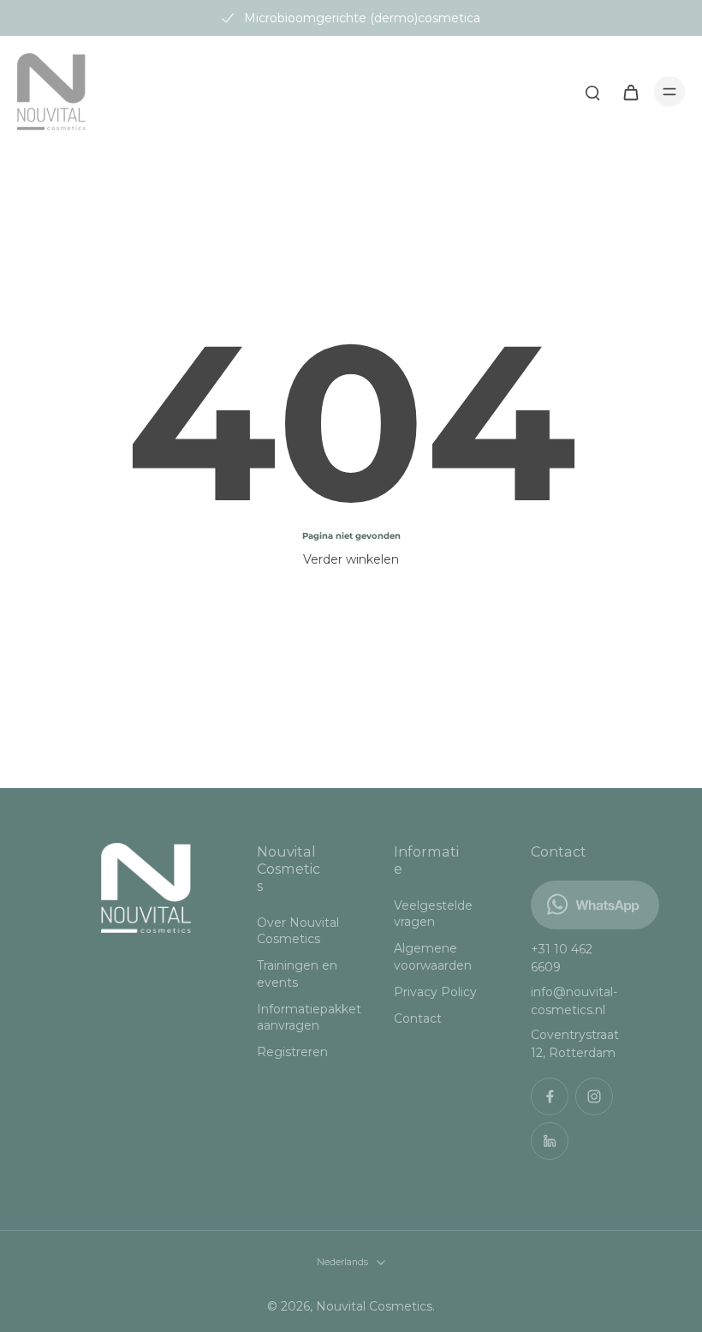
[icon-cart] (630, 92)
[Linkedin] (549, 1141)
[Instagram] (594, 1096)
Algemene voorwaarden (433, 956)
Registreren (292, 1052)
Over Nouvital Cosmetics (298, 931)
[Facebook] (549, 1096)
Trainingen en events (297, 973)
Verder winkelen (351, 559)
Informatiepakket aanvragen (299, 1017)
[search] (592, 92)
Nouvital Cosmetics (374, 1306)
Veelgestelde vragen (433, 913)
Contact (418, 1018)
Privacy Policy (435, 992)
